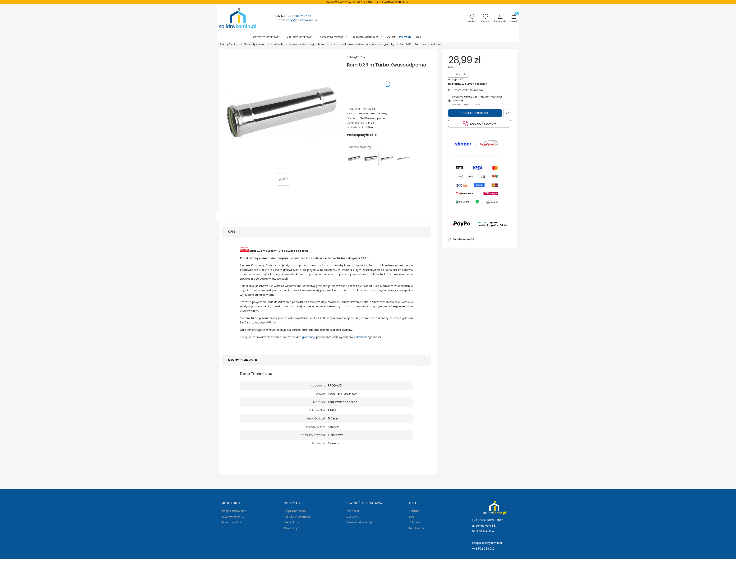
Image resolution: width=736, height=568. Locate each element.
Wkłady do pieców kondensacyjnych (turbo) (301, 44)
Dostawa (352, 517)
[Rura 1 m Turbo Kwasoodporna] (403, 158)
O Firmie (414, 522)
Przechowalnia (231, 522)
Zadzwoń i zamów (483, 124)
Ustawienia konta (233, 517)
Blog (412, 517)
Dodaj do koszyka (475, 113)
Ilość (451, 67)
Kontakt (414, 511)
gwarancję (308, 337)
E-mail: (296, 20)
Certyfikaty (291, 522)
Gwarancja (291, 528)
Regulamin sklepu (295, 511)
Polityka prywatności (297, 517)
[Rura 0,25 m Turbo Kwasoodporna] (370, 158)
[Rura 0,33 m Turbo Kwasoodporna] (354, 158)
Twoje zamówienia (234, 511)
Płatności (353, 511)
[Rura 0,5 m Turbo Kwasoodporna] (387, 158)
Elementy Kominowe (256, 44)
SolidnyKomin (356, 57)
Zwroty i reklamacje (360, 522)
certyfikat (360, 337)
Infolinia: (293, 16)
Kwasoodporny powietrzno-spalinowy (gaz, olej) (364, 44)
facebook (416, 528)
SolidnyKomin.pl (229, 44)
